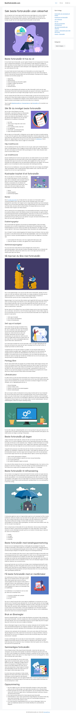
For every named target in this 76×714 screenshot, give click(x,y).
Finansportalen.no (26, 103)
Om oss (61, 3)
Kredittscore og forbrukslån (61, 17)
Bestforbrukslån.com (12, 3)
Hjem (56, 3)
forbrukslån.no (35, 103)
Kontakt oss (67, 3)
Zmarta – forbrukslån (60, 34)
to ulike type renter (12, 200)
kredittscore (39, 139)
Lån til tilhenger (58, 19)
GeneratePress (46, 712)
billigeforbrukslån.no (16, 103)
